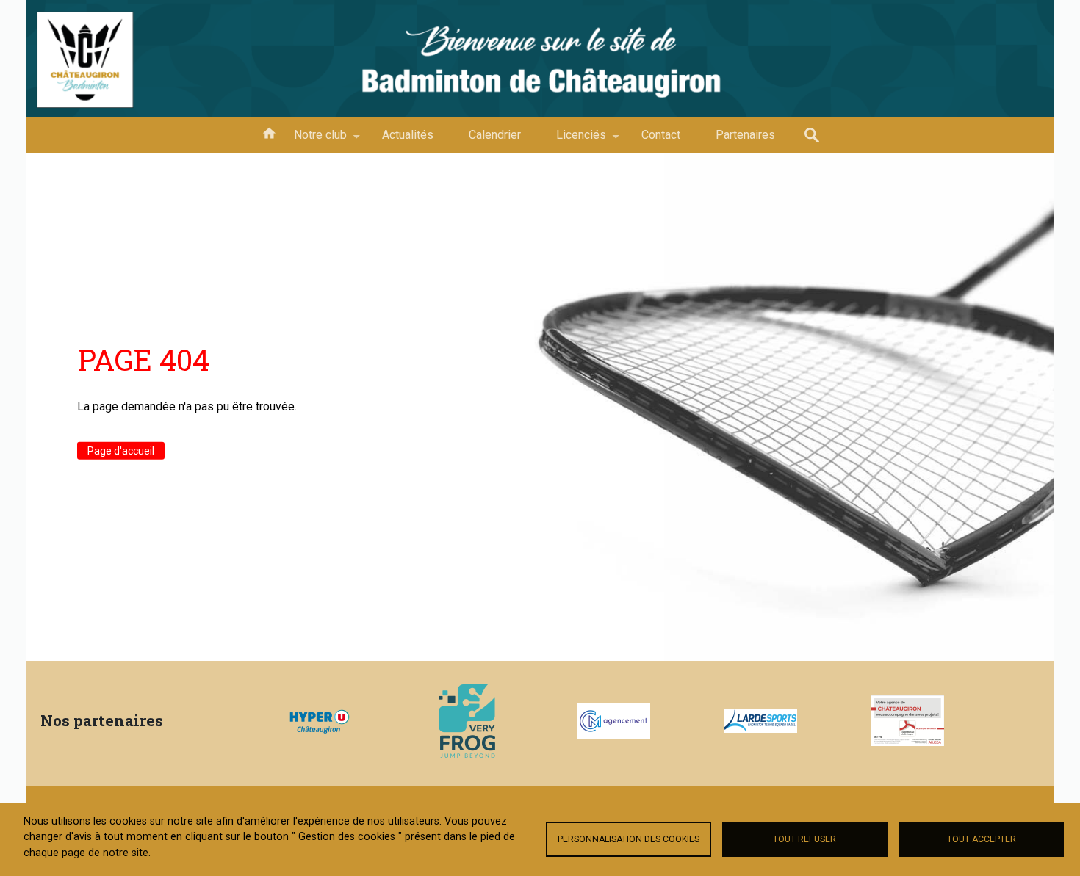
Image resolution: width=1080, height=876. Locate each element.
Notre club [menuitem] (311, 140)
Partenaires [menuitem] (745, 135)
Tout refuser (804, 839)
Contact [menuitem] (660, 135)
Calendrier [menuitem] (495, 135)
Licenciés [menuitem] (572, 140)
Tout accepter (981, 839)
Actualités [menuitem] (407, 135)
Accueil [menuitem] (269, 132)
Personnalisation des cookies (628, 839)
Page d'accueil (120, 450)
